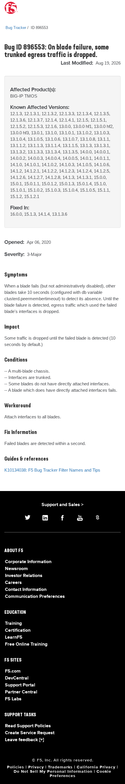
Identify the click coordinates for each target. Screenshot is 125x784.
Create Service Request (29, 733)
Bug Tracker (16, 27)
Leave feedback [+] (24, 740)
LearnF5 (13, 637)
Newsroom (16, 569)
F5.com (13, 671)
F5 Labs (13, 699)
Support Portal (20, 685)
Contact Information (26, 589)
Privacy (36, 767)
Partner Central (21, 692)
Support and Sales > (62, 505)
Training (13, 623)
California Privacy (96, 767)
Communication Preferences (35, 596)
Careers (13, 582)
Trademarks (60, 767)
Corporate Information (28, 562)
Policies (15, 767)
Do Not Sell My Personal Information (53, 772)
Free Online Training (26, 644)
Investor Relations (23, 576)
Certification (18, 630)
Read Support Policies (28, 726)
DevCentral (16, 678)
